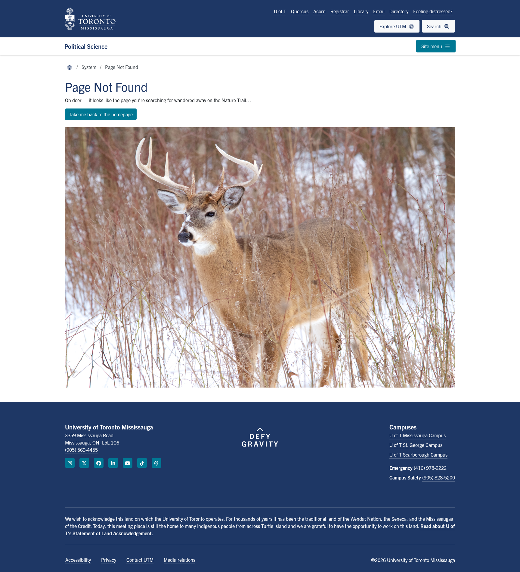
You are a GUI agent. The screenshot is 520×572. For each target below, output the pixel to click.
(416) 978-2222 (430, 468)
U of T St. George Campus (415, 445)
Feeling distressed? (433, 11)
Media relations (179, 560)
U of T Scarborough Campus (418, 454)
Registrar (339, 11)
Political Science (85, 46)
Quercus (299, 11)
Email (379, 11)
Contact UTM (139, 560)
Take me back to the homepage (101, 114)
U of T (280, 11)
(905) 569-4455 (81, 450)
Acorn (319, 11)
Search (435, 26)
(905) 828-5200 (438, 477)
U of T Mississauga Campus (417, 435)
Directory (398, 11)
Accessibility (78, 560)
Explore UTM (393, 26)
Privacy (108, 560)
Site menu (432, 46)
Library (361, 11)
